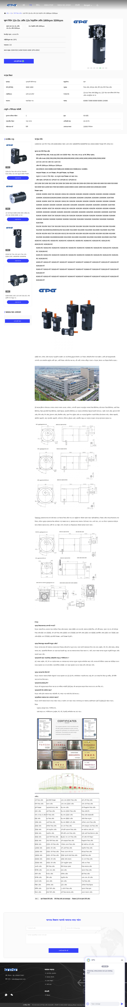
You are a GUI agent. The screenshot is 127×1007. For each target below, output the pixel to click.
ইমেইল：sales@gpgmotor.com (16, 979)
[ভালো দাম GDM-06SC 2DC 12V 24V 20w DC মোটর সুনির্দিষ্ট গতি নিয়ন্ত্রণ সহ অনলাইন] (17, 280)
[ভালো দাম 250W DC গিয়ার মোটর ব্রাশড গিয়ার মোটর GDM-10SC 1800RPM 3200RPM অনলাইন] (17, 238)
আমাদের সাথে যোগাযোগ (64, 5)
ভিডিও (38, 5)
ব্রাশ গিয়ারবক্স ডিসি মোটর (46, 898)
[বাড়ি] (12, 5)
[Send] (122, 1004)
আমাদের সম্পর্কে (48, 5)
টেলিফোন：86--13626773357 (15, 975)
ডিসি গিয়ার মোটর (18, 13)
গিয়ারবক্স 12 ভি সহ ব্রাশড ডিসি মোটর (81, 898)
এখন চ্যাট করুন (18, 61)
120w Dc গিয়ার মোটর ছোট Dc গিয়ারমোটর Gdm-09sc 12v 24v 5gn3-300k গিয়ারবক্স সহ (17, 174)
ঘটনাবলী (77, 5)
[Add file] (87, 1004)
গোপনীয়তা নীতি (26, 1005)
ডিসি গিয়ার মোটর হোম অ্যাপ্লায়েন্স (62, 898)
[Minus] (122, 960)
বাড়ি (24, 5)
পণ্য (30, 5)
